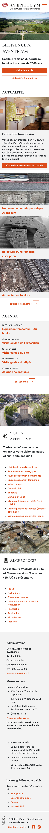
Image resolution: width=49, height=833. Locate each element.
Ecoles (14, 802)
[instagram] (39, 827)
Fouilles (12, 588)
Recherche (13, 608)
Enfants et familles (21, 797)
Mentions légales (17, 827)
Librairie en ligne (16, 496)
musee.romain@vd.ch (18, 673)
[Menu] (45, 6)
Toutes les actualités (21, 303)
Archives (12, 621)
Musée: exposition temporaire (23, 479)
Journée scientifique (15, 372)
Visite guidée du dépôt (17, 362)
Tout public (17, 793)
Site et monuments (18, 597)
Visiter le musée (24, 70)
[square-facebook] (33, 827)
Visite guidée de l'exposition (20, 343)
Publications (14, 613)
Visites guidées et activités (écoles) (26, 515)
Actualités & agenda (23, 78)
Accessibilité (14, 488)
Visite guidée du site (15, 352)
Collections (14, 593)
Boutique (12, 492)
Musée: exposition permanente (24, 475)
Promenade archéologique (22, 471)
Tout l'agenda (21, 381)
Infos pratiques (15, 484)
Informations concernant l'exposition (24, 165)
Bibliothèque (14, 617)
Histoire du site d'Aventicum (22, 467)
